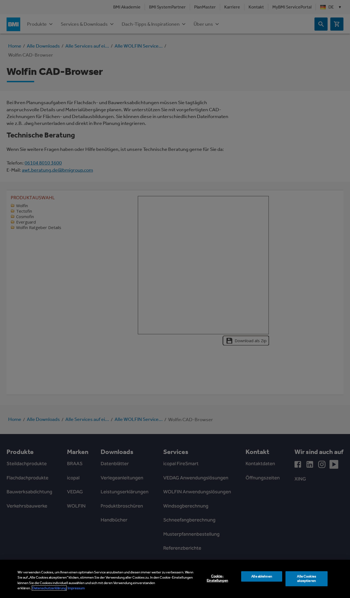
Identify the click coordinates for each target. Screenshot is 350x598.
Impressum (76, 588)
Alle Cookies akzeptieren (306, 578)
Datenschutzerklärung (49, 588)
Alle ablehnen (261, 576)
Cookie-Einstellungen (217, 578)
